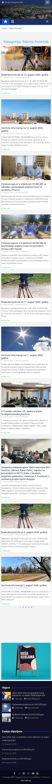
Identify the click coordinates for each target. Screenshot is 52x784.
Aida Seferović (33, 708)
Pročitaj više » (6, 93)
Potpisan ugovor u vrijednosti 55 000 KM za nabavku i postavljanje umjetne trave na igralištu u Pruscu (23, 187)
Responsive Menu (47, 2)
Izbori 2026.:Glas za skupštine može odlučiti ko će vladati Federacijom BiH (28, 694)
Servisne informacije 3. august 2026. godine (24, 585)
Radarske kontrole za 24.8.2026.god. (28, 714)
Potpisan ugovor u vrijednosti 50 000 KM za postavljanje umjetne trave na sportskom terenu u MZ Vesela (23, 246)
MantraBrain (26, 780)
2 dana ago (18, 708)
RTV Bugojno (13, 9)
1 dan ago (18, 699)
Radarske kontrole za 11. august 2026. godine (24, 302)
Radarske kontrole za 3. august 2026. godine (24, 532)
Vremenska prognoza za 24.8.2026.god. (29, 704)
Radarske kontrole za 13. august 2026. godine (24, 74)
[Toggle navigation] (12, 21)
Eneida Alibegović (33, 699)
